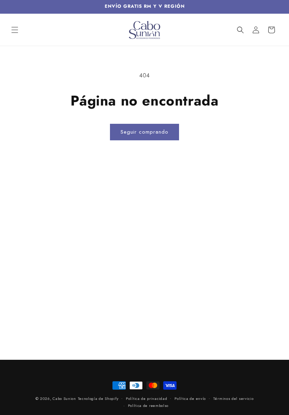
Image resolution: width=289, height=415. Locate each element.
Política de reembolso (148, 405)
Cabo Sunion (64, 398)
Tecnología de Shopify (98, 398)
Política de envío (190, 398)
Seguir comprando (144, 132)
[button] (15, 30)
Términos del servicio (233, 398)
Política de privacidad (146, 398)
